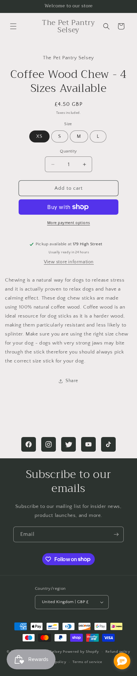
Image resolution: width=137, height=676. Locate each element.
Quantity (68, 151)
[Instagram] (48, 444)
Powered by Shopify (81, 652)
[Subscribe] (116, 534)
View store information (69, 262)
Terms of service (87, 662)
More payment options (68, 223)
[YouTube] (88, 444)
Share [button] (72, 380)
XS (39, 136)
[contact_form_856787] (122, 661)
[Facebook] (28, 444)
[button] (13, 26)
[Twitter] (68, 444)
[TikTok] (108, 444)
